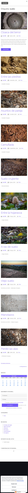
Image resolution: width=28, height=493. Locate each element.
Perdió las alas (9, 348)
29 (21, 385)
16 (25, 382)
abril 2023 (14, 376)
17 (2, 383)
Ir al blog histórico (23, 366)
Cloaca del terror (11, 32)
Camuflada (7, 144)
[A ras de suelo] (14, 235)
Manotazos (7, 314)
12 (10, 382)
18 (6, 383)
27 (14, 385)
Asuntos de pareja (11, 110)
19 (10, 383)
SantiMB (4, 35)
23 (25, 383)
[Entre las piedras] (14, 65)
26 (10, 385)
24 (2, 385)
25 (6, 385)
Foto (19, 35)
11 (6, 382)
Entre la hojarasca (11, 212)
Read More (6, 49)
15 (21, 382)
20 (14, 383)
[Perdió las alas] (14, 338)
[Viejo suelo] (14, 269)
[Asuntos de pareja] (14, 99)
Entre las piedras (11, 76)
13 (14, 382)
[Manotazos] (14, 303)
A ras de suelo (9, 246)
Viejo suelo (7, 280)
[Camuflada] (14, 133)
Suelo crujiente (10, 178)
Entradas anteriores (5, 363)
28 (17, 385)
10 (2, 382)
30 (25, 385)
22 (21, 383)
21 (17, 383)
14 (17, 382)
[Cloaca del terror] (14, 21)
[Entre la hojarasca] (14, 201)
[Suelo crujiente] (14, 167)
